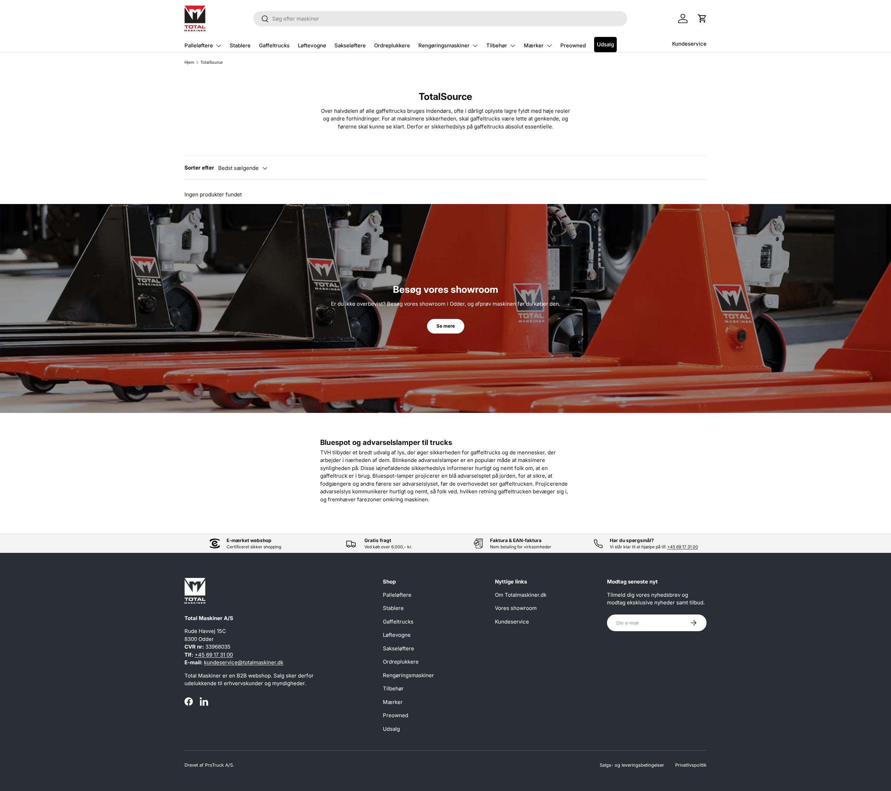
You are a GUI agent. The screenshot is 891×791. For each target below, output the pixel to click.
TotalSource (211, 62)
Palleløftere (198, 45)
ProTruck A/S (219, 765)
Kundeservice (689, 43)
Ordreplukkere (392, 45)
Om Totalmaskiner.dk (520, 595)
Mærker (534, 45)
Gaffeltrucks (274, 45)
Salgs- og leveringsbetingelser (632, 765)
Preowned (573, 45)
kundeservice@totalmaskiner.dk (243, 662)
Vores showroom (516, 608)
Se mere (445, 326)
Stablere (240, 45)
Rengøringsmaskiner (444, 45)
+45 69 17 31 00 (682, 546)
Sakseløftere (350, 45)
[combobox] (440, 18)
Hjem (189, 62)
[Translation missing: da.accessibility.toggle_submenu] (218, 45)
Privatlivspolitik (691, 765)
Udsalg (605, 44)
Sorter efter (199, 167)
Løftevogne (312, 45)
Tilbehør (496, 45)
